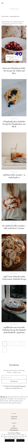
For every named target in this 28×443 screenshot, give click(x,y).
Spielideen (14, 428)
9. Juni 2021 (14, 222)
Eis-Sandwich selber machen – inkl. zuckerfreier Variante (14, 226)
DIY (14, 426)
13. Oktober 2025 (14, 65)
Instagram (14, 416)
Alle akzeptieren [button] (20, 440)
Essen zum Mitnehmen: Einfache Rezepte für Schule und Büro (14, 70)
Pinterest (14, 418)
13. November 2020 (14, 273)
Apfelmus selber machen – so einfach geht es (14, 176)
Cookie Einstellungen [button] (10, 440)
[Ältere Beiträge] (4, 350)
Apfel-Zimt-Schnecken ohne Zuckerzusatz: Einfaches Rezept (14, 277)
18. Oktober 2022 (14, 172)
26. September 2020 (14, 324)
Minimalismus (14, 430)
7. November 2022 (14, 118)
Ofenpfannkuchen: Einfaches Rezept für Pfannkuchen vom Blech (14, 124)
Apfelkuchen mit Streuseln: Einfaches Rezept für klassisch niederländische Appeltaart (14, 330)
